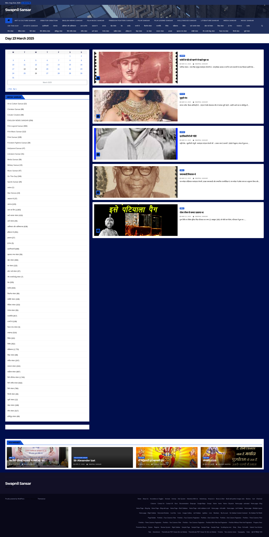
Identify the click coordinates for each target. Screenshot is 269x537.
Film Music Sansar (95, 20)
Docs (176, 503)
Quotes (150, 527)
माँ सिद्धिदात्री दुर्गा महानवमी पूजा (151, 460)
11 (24, 65)
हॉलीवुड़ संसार (58, 31)
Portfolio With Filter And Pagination (216, 522)
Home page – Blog (256, 503)
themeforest (156, 532)
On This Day (13, 26)
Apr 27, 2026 (80, 464)
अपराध (104, 26)
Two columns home (230, 532)
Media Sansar (230, 20)
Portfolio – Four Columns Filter (166, 518)
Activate (167, 499)
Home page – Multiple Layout (253, 508)
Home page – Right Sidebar (147, 513)
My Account (224, 513)
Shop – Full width (243, 527)
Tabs (149, 532)
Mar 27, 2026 (144, 464)
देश (122, 26)
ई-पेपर (230, 26)
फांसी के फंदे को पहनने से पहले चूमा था (194, 59)
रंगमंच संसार (105, 31)
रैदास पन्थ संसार (223, 31)
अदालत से (95, 26)
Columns (153, 503)
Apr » (15, 89)
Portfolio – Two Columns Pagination (193, 522)
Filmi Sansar (144, 20)
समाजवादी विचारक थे (188, 174)
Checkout (259, 499)
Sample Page (186, 527)
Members (216, 513)
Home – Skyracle (228, 503)
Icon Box (173, 513)
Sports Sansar (30, 26)
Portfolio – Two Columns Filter (172, 522)
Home (139, 499)
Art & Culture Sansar (25, 20)
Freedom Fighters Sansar (121, 20)
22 (70, 69)
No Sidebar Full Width (255, 513)
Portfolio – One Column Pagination (230, 518)
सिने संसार (32, 31)
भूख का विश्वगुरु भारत (256, 532)
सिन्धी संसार (236, 31)
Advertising (203, 499)
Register (156, 527)
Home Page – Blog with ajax (160, 508)
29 (70, 73)
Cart (253, 499)
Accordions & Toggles (156, 499)
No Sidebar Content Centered (238, 513)
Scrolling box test (226, 527)
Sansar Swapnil (30, 464)
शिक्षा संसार (221, 26)
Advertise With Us (192, 499)
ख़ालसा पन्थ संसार (182, 31)
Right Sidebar (176, 527)
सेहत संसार (139, 31)
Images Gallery (187, 513)
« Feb (9, 89)
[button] (262, 26)
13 (47, 65)
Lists (210, 513)
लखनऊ (55, 26)
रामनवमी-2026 (209, 460)
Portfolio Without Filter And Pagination (240, 522)
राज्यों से (137, 26)
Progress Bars (257, 522)
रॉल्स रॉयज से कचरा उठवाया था (192, 212)
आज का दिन (83, 26)
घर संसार (149, 31)
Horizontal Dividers (163, 513)
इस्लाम (170, 31)
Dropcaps (193, 503)
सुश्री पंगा (183, 98)
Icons (179, 513)
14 (59, 65)
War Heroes (11, 193)
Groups (209, 503)
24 (13, 73)
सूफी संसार (247, 31)
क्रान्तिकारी (45, 26)
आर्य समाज (95, 31)
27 (47, 73)
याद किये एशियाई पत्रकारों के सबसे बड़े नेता (26, 460)
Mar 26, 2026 (209, 464)
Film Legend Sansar (163, 20)
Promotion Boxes (141, 527)
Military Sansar (13, 165)
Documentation (184, 503)
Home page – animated (242, 503)
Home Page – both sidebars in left (199, 508)
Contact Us (161, 503)
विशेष (184, 26)
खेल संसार (113, 26)
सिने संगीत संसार (71, 31)
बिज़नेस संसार (148, 26)
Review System (165, 527)
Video (248, 532)
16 (81, 65)
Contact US (169, 503)
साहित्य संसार (117, 31)
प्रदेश (129, 26)
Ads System (181, 499)
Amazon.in (211, 499)
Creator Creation (49, 20)
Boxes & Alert (220, 499)
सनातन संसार (160, 31)
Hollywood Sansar (186, 20)
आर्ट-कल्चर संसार (195, 26)
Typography (241, 532)
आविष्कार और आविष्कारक (69, 26)
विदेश (166, 26)
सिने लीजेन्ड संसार (45, 31)
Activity (174, 499)
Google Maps (201, 503)
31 (13, 78)
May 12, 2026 (15, 464)
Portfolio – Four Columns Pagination (188, 518)
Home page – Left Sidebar (235, 508)
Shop (234, 527)
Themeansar (41, 499)
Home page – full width (218, 508)
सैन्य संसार (10, 31)
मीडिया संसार (21, 31)
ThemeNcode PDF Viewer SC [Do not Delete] (202, 532)
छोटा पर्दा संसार (209, 26)
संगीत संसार (84, 31)
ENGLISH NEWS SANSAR (72, 20)
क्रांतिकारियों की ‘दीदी (188, 136)
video (239, 26)
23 (81, 69)
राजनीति (158, 26)
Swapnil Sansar (18, 10)
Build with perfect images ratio (235, 499)
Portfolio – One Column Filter (210, 518)
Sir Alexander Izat (84, 460)
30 (81, 73)
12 (36, 65)
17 (13, 69)
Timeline (220, 532)
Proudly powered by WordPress (15, 499)
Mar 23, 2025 (186, 64)
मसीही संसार (194, 31)
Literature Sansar (210, 20)
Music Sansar (247, 20)
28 (59, 73)
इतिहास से (128, 31)
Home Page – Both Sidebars (179, 508)
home (220, 503)
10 (13, 65)
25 (25, 73)
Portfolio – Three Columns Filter (252, 518)
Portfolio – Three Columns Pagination (150, 522)
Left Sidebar (197, 513)
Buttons (248, 499)
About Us (145, 499)
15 (70, 65)
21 (59, 69)
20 (47, 69)
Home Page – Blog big (143, 508)
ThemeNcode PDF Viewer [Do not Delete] (174, 532)
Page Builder (152, 518)
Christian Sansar (13, 109)
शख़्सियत (175, 26)
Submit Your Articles (256, 527)
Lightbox (204, 513)
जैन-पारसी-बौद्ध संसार (209, 31)
